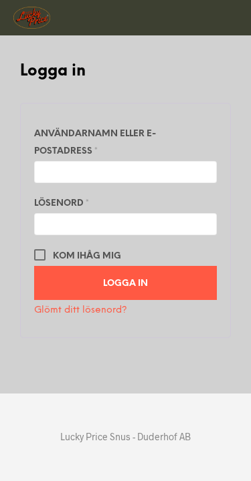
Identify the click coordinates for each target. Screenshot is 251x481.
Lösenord (96, 203)
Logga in (125, 283)
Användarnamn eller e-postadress (101, 143)
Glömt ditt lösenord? (80, 310)
